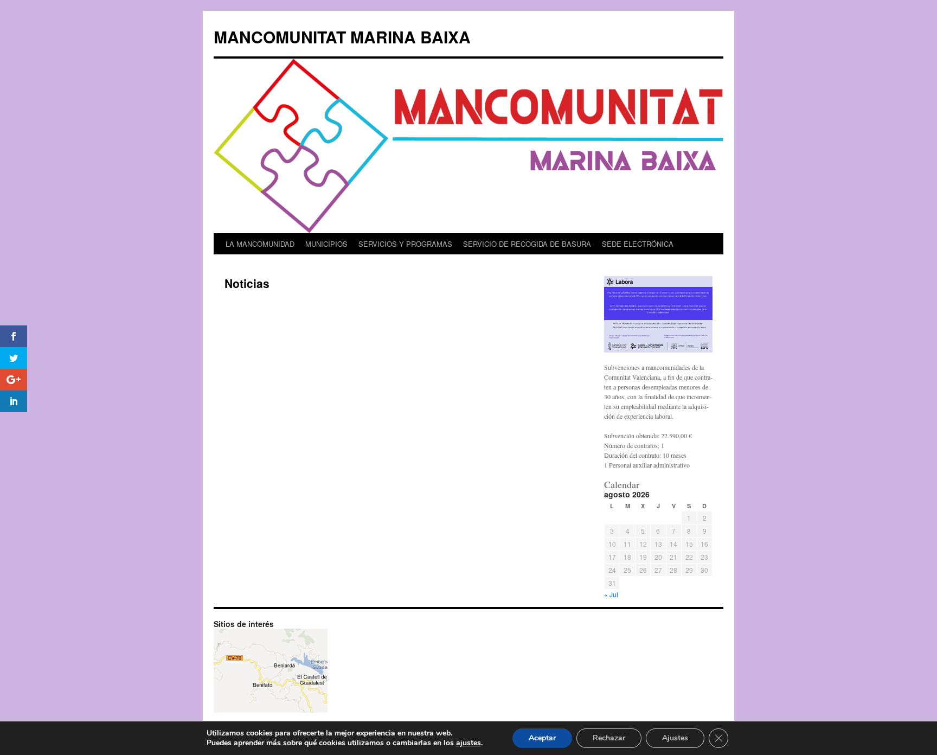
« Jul (611, 594)
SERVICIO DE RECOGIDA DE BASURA (527, 244)
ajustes (468, 743)
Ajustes (675, 738)
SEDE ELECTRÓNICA (637, 244)
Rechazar (609, 738)
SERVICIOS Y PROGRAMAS (405, 244)
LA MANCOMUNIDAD (260, 244)
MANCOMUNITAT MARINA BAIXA (342, 36)
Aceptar (542, 738)
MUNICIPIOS (326, 244)
